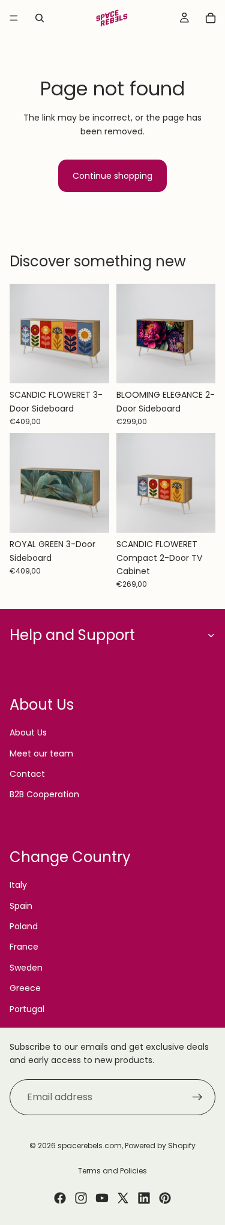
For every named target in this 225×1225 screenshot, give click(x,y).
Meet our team (41, 753)
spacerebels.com (90, 1145)
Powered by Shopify (160, 1145)
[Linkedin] (144, 1198)
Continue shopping (112, 176)
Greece (25, 988)
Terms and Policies (112, 1171)
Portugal (27, 1009)
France (24, 947)
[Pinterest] (165, 1198)
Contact (27, 774)
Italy (18, 885)
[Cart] (210, 18)
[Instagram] (81, 1198)
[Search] (39, 18)
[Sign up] (197, 1097)
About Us (28, 732)
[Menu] (14, 18)
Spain (21, 906)
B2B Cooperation (44, 794)
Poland (24, 926)
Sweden (26, 968)
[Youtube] (102, 1198)
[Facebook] (60, 1198)
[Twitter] (123, 1198)
